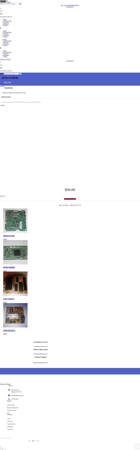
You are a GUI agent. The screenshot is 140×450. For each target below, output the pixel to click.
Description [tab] (8, 88)
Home (4, 19)
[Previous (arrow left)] (0, 449)
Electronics (6, 24)
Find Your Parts (7, 21)
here (38, 346)
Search (1, 3)
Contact (5, 25)
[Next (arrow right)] (2, 449)
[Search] (20, 4)
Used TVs (6, 22)
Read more (70, 199)
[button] (1, 14)
